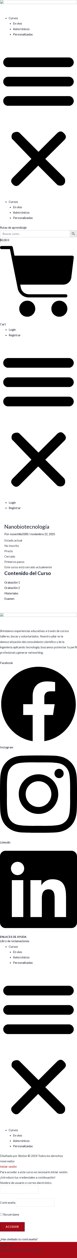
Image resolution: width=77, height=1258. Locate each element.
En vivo (17, 23)
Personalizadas (23, 34)
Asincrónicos (21, 29)
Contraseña (7, 1202)
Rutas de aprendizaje (13, 227)
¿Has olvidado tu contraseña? (19, 1239)
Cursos (13, 18)
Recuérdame (11, 1214)
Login (12, 329)
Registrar (15, 335)
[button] (38, 120)
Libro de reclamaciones (14, 941)
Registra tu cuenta (12, 1255)
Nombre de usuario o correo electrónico (26, 1182)
